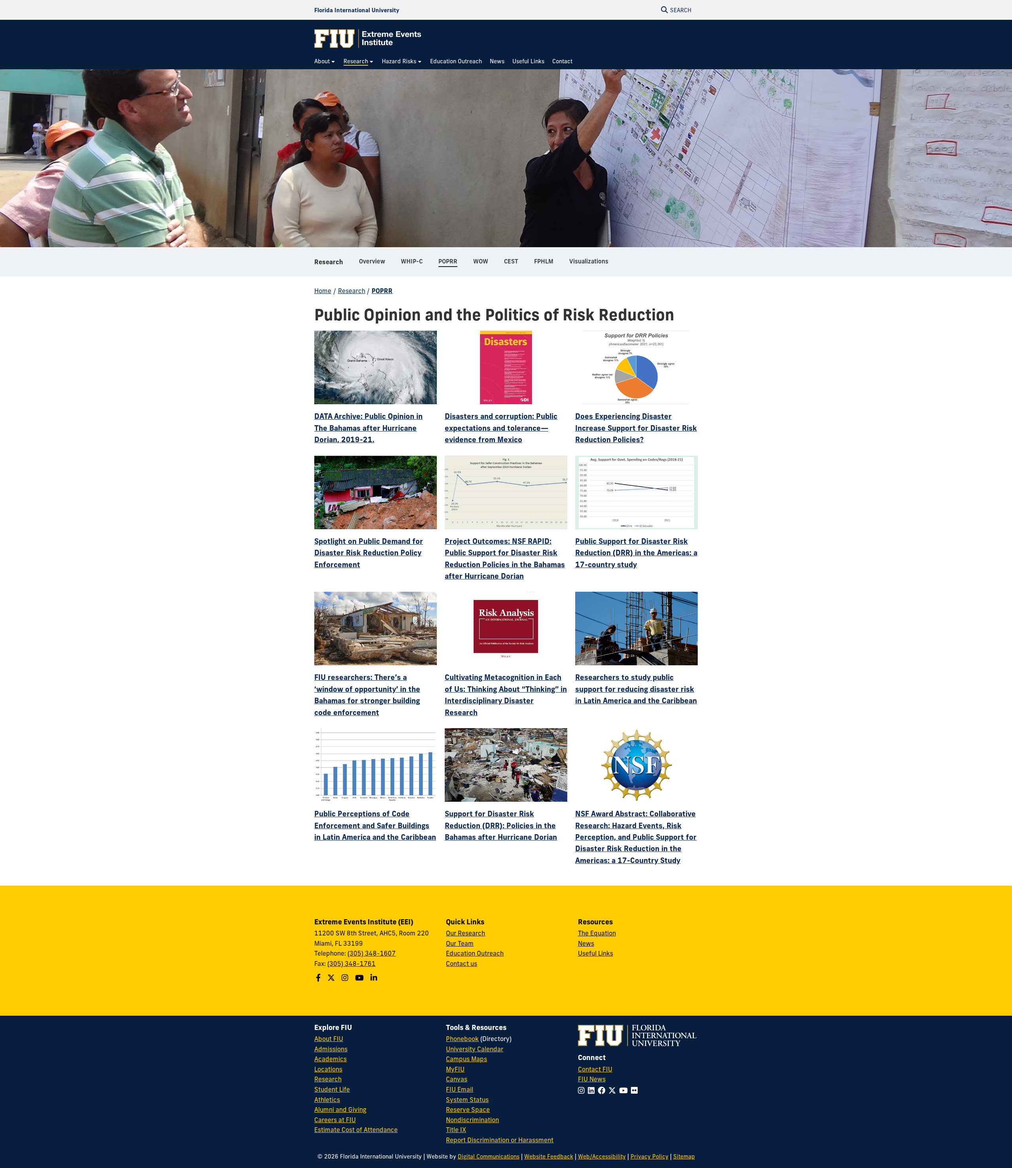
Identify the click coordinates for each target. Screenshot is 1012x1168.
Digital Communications (488, 1156)
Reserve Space (468, 1109)
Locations (328, 1069)
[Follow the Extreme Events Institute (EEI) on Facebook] (319, 977)
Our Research (465, 933)
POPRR (382, 291)
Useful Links (595, 953)
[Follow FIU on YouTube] (625, 1090)
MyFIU (455, 1069)
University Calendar (474, 1049)
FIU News (592, 1079)
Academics (330, 1059)
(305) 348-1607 (371, 953)
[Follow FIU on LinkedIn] (593, 1090)
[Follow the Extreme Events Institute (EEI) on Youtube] (360, 977)
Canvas (456, 1079)
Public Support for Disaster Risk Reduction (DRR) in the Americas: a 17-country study (636, 552)
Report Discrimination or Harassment (499, 1140)
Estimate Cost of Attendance (356, 1130)
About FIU (328, 1039)
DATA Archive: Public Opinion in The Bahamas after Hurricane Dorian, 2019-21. (368, 427)
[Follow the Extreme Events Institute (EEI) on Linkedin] (375, 977)
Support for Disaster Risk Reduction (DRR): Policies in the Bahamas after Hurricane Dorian (501, 825)
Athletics (327, 1100)
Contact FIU (595, 1069)
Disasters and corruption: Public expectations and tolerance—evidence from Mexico (501, 427)
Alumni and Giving (340, 1109)
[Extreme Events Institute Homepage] (367, 38)
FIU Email (459, 1089)
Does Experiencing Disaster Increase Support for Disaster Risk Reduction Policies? (636, 427)
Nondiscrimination (472, 1120)
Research (328, 262)
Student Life (332, 1089)
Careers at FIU (335, 1120)
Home (322, 291)
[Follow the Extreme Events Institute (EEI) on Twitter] (332, 977)
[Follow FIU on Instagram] (583, 1090)
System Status (467, 1100)
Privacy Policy (649, 1156)
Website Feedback (548, 1156)
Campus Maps (466, 1059)
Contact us (461, 963)
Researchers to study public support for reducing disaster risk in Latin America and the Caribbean (636, 688)
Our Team (460, 943)
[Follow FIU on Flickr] (636, 1090)
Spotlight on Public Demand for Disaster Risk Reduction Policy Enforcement (368, 552)
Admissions (330, 1049)
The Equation (597, 933)
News (586, 943)
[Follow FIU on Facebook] (603, 1090)
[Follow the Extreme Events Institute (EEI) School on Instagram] (346, 977)
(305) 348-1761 (351, 963)
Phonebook (462, 1039)
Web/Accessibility (602, 1156)
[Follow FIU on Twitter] (613, 1090)
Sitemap (684, 1156)
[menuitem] (325, 61)
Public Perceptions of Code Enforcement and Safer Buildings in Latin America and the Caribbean (375, 825)
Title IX (456, 1130)
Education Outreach (475, 953)
